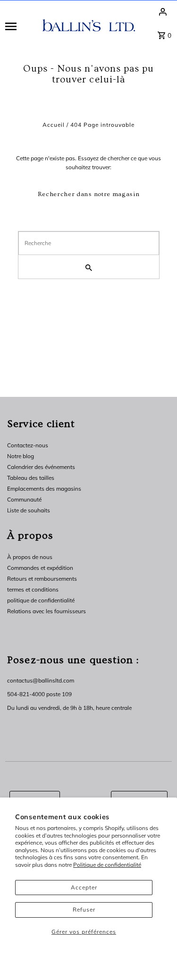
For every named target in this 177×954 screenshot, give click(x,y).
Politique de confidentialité (107, 864)
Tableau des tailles (30, 477)
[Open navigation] (20, 26)
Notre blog (20, 456)
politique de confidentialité (41, 600)
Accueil (53, 124)
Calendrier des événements (41, 466)
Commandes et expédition (40, 567)
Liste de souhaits (28, 510)
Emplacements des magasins (44, 488)
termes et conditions (33, 589)
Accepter (84, 887)
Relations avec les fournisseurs (46, 611)
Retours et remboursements (42, 578)
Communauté (24, 499)
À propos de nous (29, 556)
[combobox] (88, 243)
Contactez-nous (27, 445)
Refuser (84, 909)
